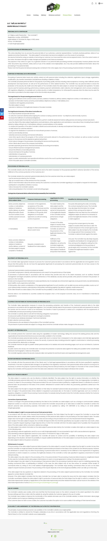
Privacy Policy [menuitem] (67, 15)
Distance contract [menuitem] (54, 15)
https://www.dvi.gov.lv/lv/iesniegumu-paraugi (43, 483)
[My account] (96, 3)
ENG (101, 3)
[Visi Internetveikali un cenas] (47, 530)
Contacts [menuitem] (77, 15)
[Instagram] (55, 536)
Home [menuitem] (28, 15)
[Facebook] (51, 536)
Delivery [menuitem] (43, 15)
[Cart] (92, 3)
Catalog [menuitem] (35, 15)
